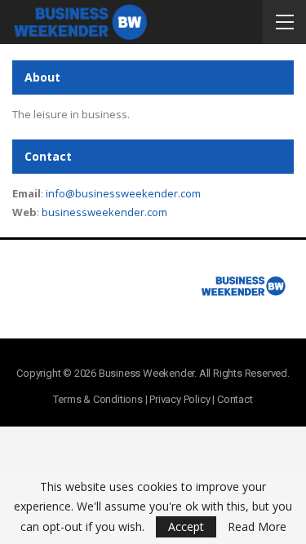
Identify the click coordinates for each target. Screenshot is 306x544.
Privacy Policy (179, 399)
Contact (235, 399)
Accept (186, 526)
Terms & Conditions (97, 399)
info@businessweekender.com (123, 193)
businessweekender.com (104, 212)
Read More (257, 527)
